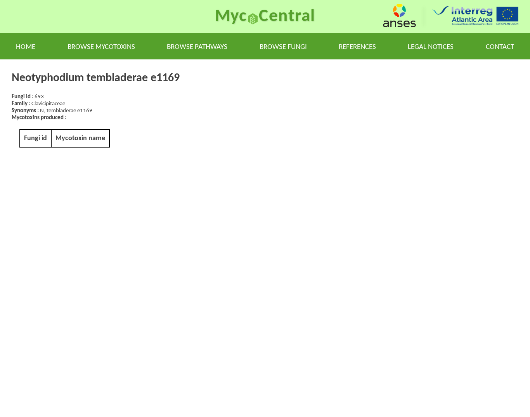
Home (25, 47)
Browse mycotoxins (101, 47)
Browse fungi (283, 47)
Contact (500, 47)
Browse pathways (197, 47)
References (357, 47)
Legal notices (431, 47)
